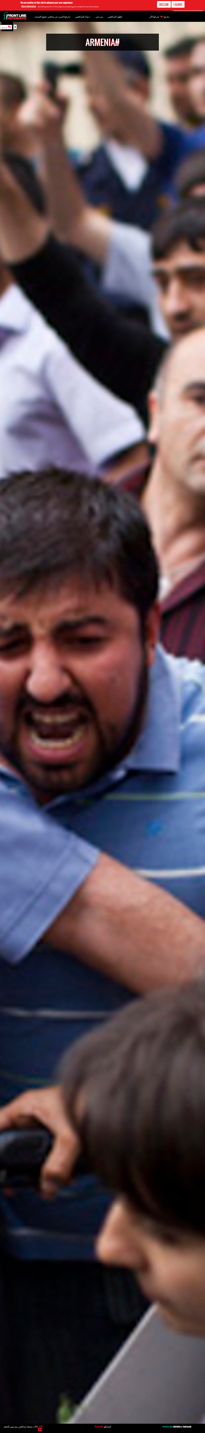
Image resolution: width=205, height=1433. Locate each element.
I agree (177, 4)
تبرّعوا (166, 16)
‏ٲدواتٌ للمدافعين (83, 16)
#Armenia (99, 1426)
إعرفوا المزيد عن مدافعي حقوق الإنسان (52, 16)
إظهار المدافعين (115, 16)
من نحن (99, 16)
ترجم (4, 27)
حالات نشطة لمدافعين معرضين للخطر (23, 1426)
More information (28, 6)
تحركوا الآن (154, 16)
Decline (164, 4)
